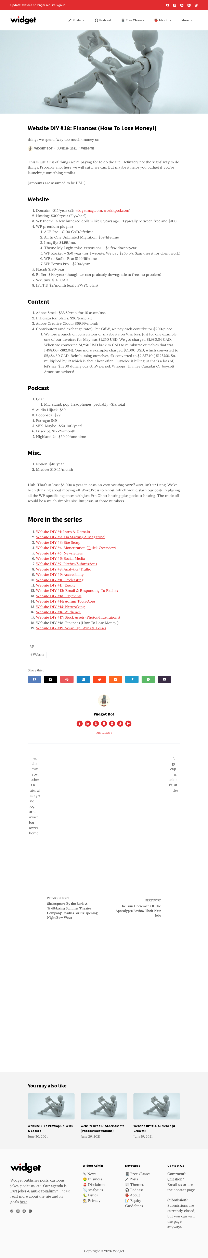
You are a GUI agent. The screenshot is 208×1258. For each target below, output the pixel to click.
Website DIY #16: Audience (58, 612)
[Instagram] (181, 5)
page (178, 1221)
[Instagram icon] (112, 724)
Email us (174, 1185)
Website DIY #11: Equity (56, 585)
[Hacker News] (115, 679)
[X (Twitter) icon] (104, 724)
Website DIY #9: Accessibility (60, 575)
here (23, 1202)
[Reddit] (99, 679)
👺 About (160, 20)
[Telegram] (132, 679)
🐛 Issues (90, 1195)
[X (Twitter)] (174, 5)
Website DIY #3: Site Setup (58, 542)
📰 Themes (134, 1185)
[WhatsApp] (148, 679)
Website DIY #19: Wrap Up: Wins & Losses (71, 628)
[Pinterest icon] (120, 724)
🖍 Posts (74, 20)
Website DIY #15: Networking (60, 607)
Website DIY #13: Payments (58, 596)
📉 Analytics (93, 1190)
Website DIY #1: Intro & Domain (63, 532)
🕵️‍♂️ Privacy (92, 1201)
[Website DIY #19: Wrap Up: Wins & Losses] (51, 1106)
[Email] (164, 679)
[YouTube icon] (128, 724)
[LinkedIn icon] (88, 724)
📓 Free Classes (132, 20)
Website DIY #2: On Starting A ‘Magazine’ (70, 537)
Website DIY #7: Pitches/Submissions (66, 564)
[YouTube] (189, 5)
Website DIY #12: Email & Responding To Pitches (77, 591)
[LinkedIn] (83, 679)
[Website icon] (96, 724)
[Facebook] (167, 5)
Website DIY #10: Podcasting (59, 580)
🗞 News (89, 1174)
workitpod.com (116, 210)
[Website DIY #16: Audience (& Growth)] (156, 1106)
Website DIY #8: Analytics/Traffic (63, 569)
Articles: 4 (104, 732)
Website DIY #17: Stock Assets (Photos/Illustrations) (78, 617)
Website (87, 148)
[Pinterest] (67, 679)
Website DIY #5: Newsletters (59, 553)
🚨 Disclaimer (94, 1185)
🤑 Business (92, 1179)
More (185, 20)
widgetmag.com (88, 210)
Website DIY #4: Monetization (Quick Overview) (76, 548)
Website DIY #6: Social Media (60, 558)
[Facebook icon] (80, 724)
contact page (184, 1190)
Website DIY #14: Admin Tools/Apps (65, 601)
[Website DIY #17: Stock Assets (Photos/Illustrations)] (104, 1106)
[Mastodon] (196, 5)
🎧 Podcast (103, 20)
